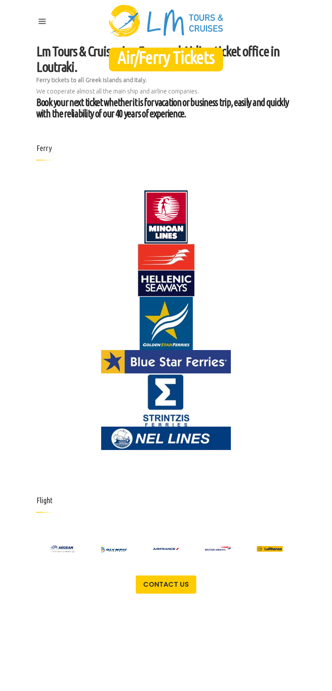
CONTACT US (166, 584)
